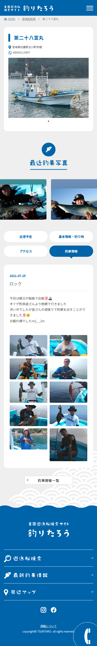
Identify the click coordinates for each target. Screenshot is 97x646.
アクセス (26, 251)
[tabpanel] (48, 88)
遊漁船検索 (29, 19)
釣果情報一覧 (48, 480)
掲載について (48, 626)
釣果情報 (71, 251)
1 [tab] (48, 121)
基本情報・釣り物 (71, 236)
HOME (11, 19)
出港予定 (25, 236)
